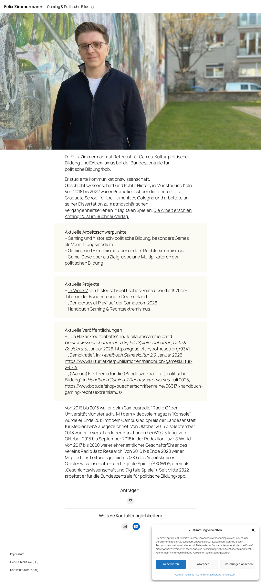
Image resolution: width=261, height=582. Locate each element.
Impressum (229, 574)
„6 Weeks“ (78, 290)
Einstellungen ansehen (238, 564)
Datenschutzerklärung (208, 574)
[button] (253, 530)
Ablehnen (203, 564)
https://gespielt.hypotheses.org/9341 (152, 349)
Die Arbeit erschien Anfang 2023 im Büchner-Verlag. (128, 213)
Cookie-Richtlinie (184, 574)
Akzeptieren (171, 564)
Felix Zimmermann (23, 6)
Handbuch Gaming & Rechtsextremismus (109, 309)
